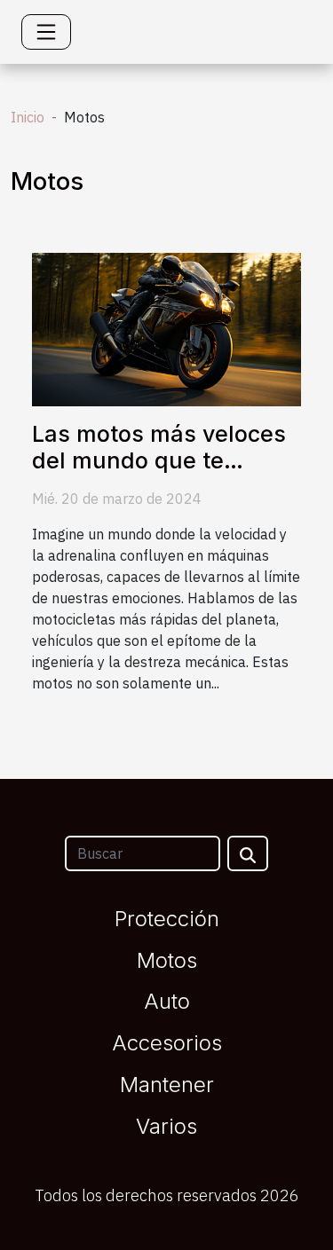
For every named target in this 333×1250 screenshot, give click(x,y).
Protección (167, 919)
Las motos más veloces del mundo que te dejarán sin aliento (159, 460)
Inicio (27, 117)
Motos (167, 960)
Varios (166, 1126)
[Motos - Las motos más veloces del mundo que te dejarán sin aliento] (166, 327)
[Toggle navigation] (46, 32)
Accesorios (167, 1043)
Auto (167, 1001)
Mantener (167, 1084)
